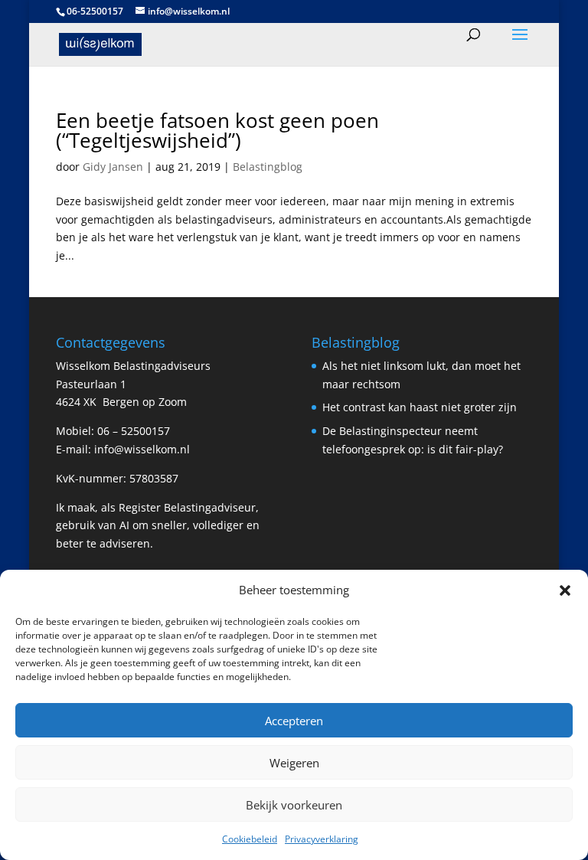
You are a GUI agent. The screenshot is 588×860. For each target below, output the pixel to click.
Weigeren (294, 762)
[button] (565, 590)
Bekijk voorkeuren (294, 805)
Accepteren (294, 720)
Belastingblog (267, 166)
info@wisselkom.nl (142, 449)
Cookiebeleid (249, 838)
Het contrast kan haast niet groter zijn (419, 407)
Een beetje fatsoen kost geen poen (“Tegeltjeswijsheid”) (217, 130)
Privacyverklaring (321, 838)
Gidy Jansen (113, 166)
